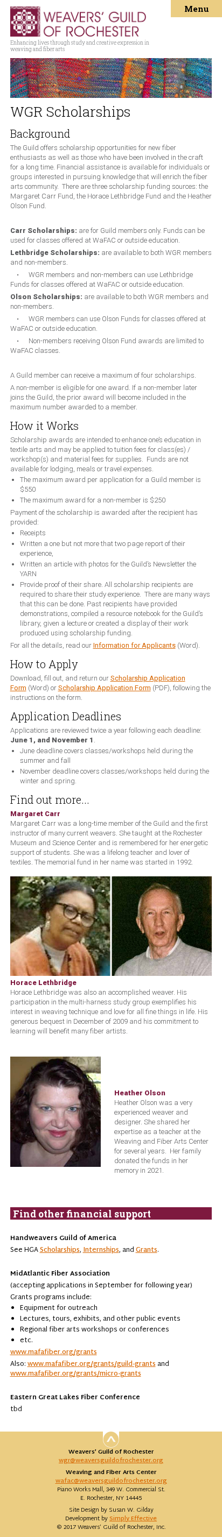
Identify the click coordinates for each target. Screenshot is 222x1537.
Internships (101, 1250)
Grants (146, 1250)
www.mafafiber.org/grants (53, 1352)
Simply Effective (133, 1518)
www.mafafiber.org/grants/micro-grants (75, 1374)
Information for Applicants (134, 645)
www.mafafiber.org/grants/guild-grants (91, 1364)
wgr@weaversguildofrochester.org (111, 1460)
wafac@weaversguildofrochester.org (111, 1481)
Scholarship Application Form (104, 688)
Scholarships (60, 1250)
